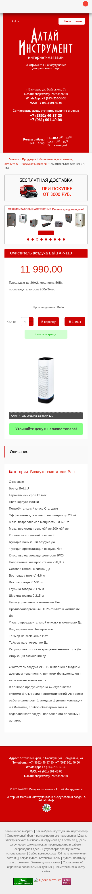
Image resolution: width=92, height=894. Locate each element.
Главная (14, 159)
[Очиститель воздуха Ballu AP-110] (46, 384)
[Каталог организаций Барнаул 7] (23, 880)
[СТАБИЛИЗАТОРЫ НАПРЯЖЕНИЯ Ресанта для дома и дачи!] (46, 218)
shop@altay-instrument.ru (51, 94)
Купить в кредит (46, 334)
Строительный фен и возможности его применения (41, 835)
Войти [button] (15, 21)
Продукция (29, 159)
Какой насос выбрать (19, 831)
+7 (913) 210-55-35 (54, 98)
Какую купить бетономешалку (40, 858)
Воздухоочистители (34, 164)
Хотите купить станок (45, 862)
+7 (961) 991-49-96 (46, 120)
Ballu (60, 307)
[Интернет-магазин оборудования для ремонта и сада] (46, 43)
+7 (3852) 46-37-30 (46, 115)
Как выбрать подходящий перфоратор (62, 831)
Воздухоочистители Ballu (53, 472)
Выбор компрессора (42, 853)
